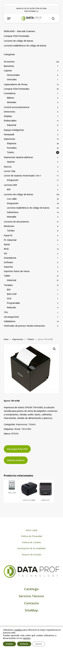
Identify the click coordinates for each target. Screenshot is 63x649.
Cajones (8, 70)
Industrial (11, 125)
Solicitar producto (16, 460)
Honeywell (9, 134)
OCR (9, 298)
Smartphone (10, 257)
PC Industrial (10, 239)
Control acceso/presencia (16, 107)
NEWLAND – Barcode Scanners (19, 31)
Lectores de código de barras (18, 40)
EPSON (14, 433)
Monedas (11, 102)
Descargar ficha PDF (17, 449)
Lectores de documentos (16, 221)
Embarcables (10, 120)
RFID (6, 248)
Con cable (12, 198)
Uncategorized (11, 316)
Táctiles (11, 230)
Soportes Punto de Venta (16, 271)
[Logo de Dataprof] (31, 577)
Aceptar (9, 644)
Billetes (10, 97)
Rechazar (24, 644)
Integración (12, 180)
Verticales (12, 79)
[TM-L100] (12, 485)
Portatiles (12, 147)
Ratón (7, 244)
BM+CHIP (12, 294)
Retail (17, 428)
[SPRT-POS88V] (29, 488)
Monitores (9, 226)
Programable (13, 302)
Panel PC (8, 235)
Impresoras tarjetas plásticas (18, 157)
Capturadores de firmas (16, 84)
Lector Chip (9, 171)
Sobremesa (12, 212)
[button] (9, 18)
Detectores (9, 111)
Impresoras (9, 138)
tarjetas (11, 161)
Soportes (8, 266)
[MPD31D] (45, 488)
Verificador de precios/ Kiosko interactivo (24, 325)
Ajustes (38, 644)
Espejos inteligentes (14, 129)
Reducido (11, 307)
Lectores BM (10, 184)
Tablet (7, 275)
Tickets (10, 152)
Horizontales (13, 74)
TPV (6, 312)
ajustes (26, 638)
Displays (8, 116)
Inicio (6, 339)
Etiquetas (11, 143)
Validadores (9, 321)
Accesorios (9, 61)
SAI (5, 253)
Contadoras (10, 93)
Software (8, 262)
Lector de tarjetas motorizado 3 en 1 (22, 175)
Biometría (9, 66)
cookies (18, 629)
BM (8, 189)
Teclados (8, 285)
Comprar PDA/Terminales (16, 36)
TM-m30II (26, 428)
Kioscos (8, 166)
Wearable (11, 216)
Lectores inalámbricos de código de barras (25, 45)
